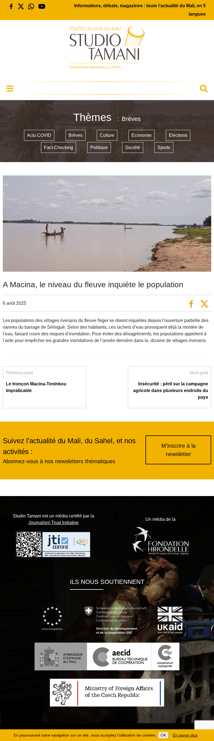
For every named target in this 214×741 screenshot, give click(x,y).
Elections (178, 135)
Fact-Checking (58, 147)
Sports (163, 147)
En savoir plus (185, 735)
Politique (99, 147)
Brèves (75, 135)
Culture (107, 135)
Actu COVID (39, 135)
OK (163, 735)
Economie (142, 135)
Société (132, 147)
